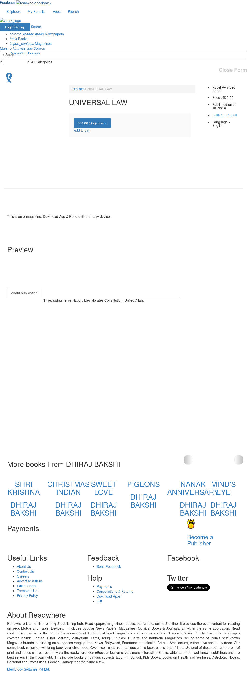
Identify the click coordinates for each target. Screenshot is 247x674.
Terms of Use (27, 590)
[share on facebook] (123, 75)
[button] (238, 460)
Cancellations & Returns (115, 591)
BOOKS (78, 89)
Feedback (7, 2)
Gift (99, 601)
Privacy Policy (27, 595)
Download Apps (109, 596)
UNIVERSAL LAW (98, 89)
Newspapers (37, 33)
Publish (73, 11)
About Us (24, 566)
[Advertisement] (217, 360)
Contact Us (25, 571)
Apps (57, 11)
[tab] (92, 123)
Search (36, 26)
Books (18, 38)
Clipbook (14, 11)
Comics (27, 48)
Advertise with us (30, 581)
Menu (4, 48)
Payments (104, 586)
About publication (24, 292)
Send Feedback (109, 566)
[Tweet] (123, 79)
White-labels (26, 585)
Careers (23, 576)
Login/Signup (15, 27)
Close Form (233, 69)
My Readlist (37, 11)
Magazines (31, 43)
